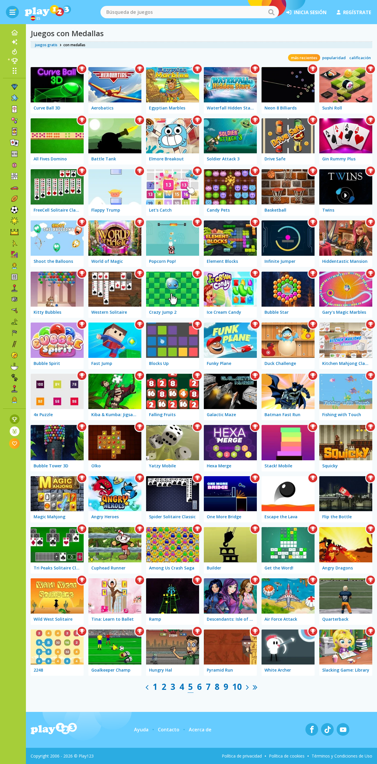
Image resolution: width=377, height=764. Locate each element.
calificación (360, 57)
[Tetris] (14, 254)
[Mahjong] (14, 109)
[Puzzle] (14, 98)
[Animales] (14, 377)
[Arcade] (14, 288)
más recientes (304, 57)
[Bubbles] (14, 120)
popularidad (334, 57)
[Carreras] (14, 332)
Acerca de (200, 729)
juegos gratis (46, 44)
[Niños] (14, 265)
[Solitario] (14, 142)
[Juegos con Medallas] (14, 431)
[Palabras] (14, 277)
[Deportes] (14, 198)
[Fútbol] (14, 209)
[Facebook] (311, 729)
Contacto (168, 729)
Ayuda (141, 729)
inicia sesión (310, 12)
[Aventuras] (14, 355)
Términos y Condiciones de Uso (342, 756)
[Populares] (14, 51)
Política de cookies (287, 756)
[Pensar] (14, 165)
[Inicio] (14, 33)
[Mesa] (14, 299)
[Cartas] (14, 131)
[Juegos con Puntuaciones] (14, 419)
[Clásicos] (14, 321)
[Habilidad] (14, 344)
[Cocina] (14, 366)
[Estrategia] (14, 232)
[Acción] (14, 310)
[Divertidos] (14, 221)
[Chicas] (14, 400)
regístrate (357, 12)
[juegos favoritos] (14, 443)
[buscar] (271, 12)
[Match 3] (14, 86)
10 (237, 686)
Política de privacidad (242, 756)
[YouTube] (343, 729)
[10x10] (14, 154)
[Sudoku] (14, 176)
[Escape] (14, 243)
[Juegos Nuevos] (14, 42)
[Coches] (14, 187)
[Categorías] (14, 70)
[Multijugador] (14, 388)
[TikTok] (327, 729)
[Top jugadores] (14, 61)
